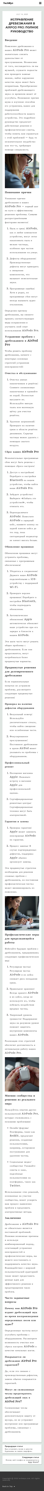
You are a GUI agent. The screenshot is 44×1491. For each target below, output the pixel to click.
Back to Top (7, 1486)
